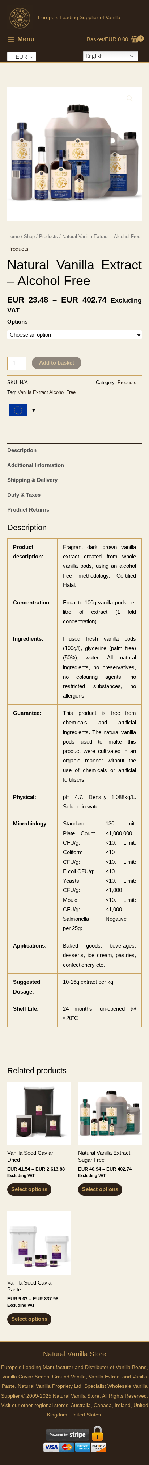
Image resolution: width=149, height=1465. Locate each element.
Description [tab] (22, 450)
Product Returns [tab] (28, 510)
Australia (81, 1405)
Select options (29, 1189)
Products (48, 236)
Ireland (123, 1405)
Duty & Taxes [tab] (24, 495)
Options (17, 322)
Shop (29, 236)
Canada (103, 1405)
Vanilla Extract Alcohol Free (47, 392)
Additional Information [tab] (35, 465)
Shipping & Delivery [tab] (32, 480)
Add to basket (56, 363)
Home (13, 236)
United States (85, 1415)
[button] (129, 98)
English (94, 56)
